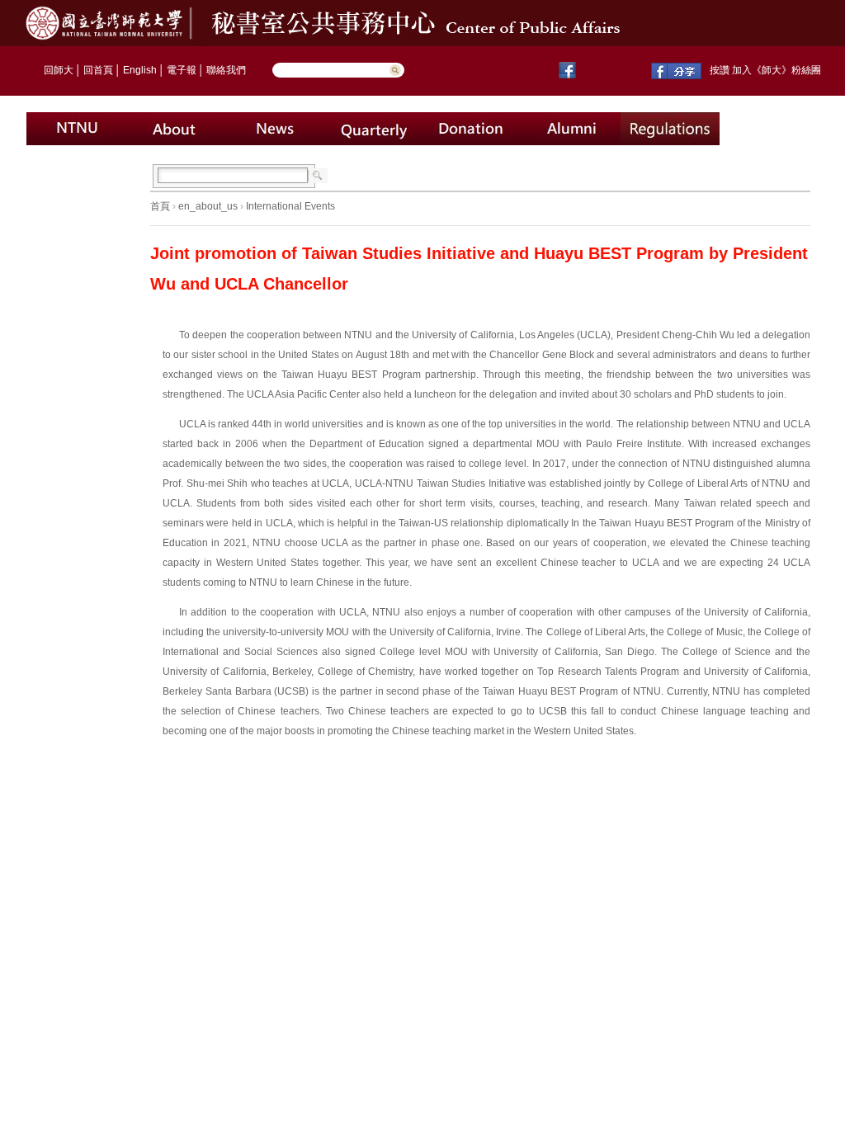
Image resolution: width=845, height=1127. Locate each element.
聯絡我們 (226, 70)
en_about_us (208, 206)
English (140, 70)
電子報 (181, 70)
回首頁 (98, 70)
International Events (290, 206)
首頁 (160, 206)
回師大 (58, 70)
